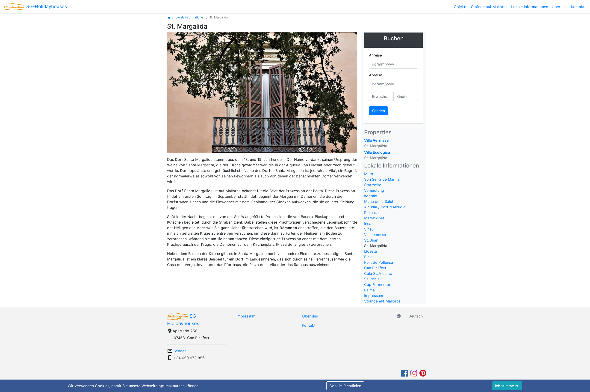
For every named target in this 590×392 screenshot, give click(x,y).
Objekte (460, 6)
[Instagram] (414, 373)
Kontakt (577, 6)
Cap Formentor (377, 284)
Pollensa (371, 212)
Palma (369, 290)
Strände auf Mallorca (489, 6)
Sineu (369, 229)
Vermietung (374, 190)
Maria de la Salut (378, 201)
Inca (367, 223)
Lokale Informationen (529, 6)
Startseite (372, 185)
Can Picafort (375, 268)
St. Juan (371, 240)
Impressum (373, 295)
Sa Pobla (372, 279)
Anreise (375, 55)
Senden (378, 110)
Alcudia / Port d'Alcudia (384, 207)
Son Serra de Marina (382, 179)
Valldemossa (375, 234)
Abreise (375, 75)
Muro (368, 173)
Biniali (369, 256)
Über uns (559, 6)
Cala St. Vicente (378, 273)
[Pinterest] (422, 373)
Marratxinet (374, 218)
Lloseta (370, 251)
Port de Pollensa (378, 262)
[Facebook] (405, 373)
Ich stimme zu (507, 385)
